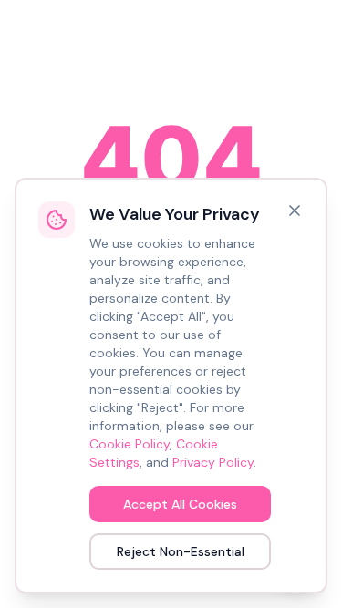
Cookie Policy (129, 444)
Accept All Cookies (180, 504)
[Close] (294, 210)
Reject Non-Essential (180, 551)
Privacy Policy (213, 462)
